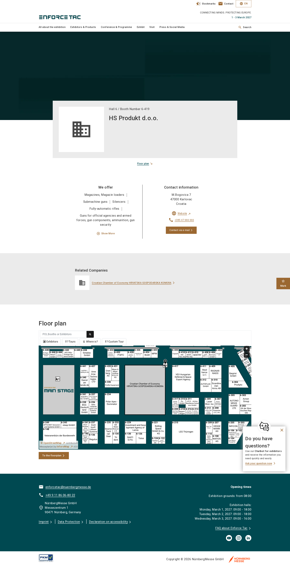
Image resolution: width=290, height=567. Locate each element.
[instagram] (239, 538)
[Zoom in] (247, 349)
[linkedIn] (248, 538)
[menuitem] (54, 27)
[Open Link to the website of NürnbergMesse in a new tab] (239, 559)
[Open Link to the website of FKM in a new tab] (48, 558)
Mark (283, 283)
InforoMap (63, 446)
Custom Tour (116, 341)
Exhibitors (52, 341)
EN (244, 3)
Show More (106, 233)
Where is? (92, 341)
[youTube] (229, 538)
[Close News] (264, 426)
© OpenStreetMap (51, 443)
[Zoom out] (247, 355)
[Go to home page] (63, 11)
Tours (72, 341)
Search (244, 27)
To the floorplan (51, 455)
